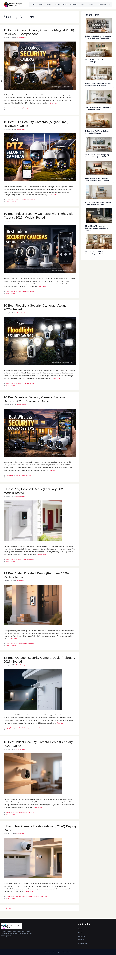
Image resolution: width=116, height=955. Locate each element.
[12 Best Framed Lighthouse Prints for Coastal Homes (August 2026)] (99, 192)
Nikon (41, 4)
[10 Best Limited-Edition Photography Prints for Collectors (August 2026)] (99, 26)
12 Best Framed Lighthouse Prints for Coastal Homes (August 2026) (98, 203)
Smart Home (9, 108)
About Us (81, 939)
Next (10, 908)
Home (80, 929)
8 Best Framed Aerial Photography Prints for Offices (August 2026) (97, 156)
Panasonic (73, 4)
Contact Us (81, 936)
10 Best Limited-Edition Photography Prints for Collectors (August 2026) (98, 37)
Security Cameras (28, 108)
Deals (16, 896)
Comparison (102, 4)
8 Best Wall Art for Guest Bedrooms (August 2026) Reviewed (97, 61)
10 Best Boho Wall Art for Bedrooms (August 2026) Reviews (97, 132)
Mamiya (91, 4)
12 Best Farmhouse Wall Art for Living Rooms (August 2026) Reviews (98, 84)
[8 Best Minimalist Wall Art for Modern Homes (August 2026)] (99, 97)
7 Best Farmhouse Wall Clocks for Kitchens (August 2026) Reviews (97, 253)
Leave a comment (11, 110)
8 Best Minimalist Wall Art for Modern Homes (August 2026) (98, 108)
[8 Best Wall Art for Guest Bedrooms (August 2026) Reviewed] (99, 50)
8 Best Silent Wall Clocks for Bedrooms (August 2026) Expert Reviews (96, 228)
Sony (65, 4)
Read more (53, 103)
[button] (109, 4)
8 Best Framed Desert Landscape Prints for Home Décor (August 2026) (98, 179)
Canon (33, 4)
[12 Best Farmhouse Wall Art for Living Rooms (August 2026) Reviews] (99, 73)
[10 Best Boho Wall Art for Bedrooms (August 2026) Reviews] (99, 121)
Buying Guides (10, 199)
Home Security (18, 108)
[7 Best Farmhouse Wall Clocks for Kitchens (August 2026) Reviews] (99, 242)
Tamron (48, 4)
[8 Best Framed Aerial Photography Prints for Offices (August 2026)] (99, 145)
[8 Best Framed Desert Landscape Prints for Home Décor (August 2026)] (99, 168)
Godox (83, 4)
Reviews (17, 475)
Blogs (80, 932)
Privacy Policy (82, 943)
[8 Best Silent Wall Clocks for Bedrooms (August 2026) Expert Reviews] (99, 216)
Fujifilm (57, 4)
